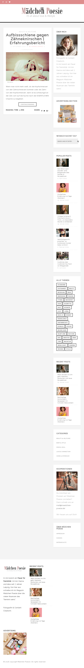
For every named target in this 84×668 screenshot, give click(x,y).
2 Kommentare (27, 49)
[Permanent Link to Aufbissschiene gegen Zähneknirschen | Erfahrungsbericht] (27, 82)
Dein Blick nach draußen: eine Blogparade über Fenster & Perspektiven (63, 172)
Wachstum (67, 341)
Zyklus (68, 349)
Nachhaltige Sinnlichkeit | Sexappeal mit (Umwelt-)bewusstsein (65, 400)
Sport (74, 337)
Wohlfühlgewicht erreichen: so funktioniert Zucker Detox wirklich (64, 242)
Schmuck (61, 326)
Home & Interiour (62, 456)
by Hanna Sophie (36, 46)
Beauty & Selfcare (27, 31)
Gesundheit (69, 299)
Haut (59, 307)
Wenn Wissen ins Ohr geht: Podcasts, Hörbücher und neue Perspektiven (65, 377)
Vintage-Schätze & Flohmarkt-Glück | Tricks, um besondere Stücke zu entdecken (65, 219)
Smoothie (66, 337)
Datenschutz (61, 542)
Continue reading (27, 104)
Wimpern (72, 345)
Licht (59, 311)
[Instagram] (7, 2)
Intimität (67, 307)
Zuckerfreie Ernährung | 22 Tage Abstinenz (64, 196)
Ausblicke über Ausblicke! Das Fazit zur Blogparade (64, 264)
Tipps (59, 341)
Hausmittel (68, 303)
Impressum (60, 533)
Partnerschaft (63, 322)
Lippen (66, 311)
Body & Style (61, 443)
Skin (59, 337)
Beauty (71, 288)
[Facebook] (4, 2)
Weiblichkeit (62, 345)
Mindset (69, 315)
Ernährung (61, 296)
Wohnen (60, 349)
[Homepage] (10, 2)
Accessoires (61, 284)
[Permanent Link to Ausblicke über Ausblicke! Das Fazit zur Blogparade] (62, 259)
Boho (69, 292)
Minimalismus (62, 318)
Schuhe (69, 326)
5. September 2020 (18, 46)
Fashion (70, 296)
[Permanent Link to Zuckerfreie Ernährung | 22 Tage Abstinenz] (62, 192)
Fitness (60, 299)
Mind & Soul (60, 447)
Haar (59, 303)
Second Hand (62, 330)
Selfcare (71, 333)
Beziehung (61, 292)
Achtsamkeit (62, 288)
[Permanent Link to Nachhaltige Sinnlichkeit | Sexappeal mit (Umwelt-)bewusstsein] (62, 395)
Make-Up (60, 315)
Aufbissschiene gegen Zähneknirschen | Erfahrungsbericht (27, 39)
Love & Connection (63, 451)
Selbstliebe (61, 333)
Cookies (59, 538)
